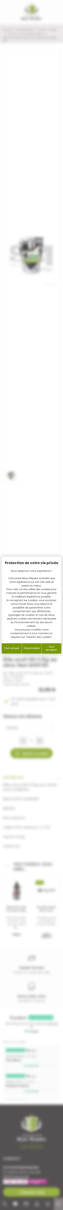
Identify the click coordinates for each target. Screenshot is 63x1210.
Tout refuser (11, 648)
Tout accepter (51, 648)
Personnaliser (32, 648)
